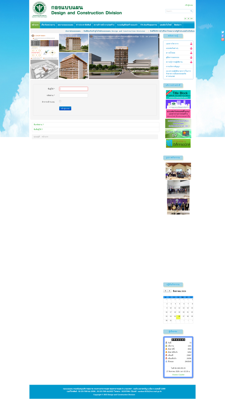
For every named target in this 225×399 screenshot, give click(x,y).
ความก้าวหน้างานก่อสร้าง (104, 25)
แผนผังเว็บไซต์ (165, 25)
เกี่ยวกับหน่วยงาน (48, 25)
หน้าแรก (35, 25)
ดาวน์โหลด (170, 53)
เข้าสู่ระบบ (189, 5)
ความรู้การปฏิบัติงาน (174, 62)
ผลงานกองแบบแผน (65, 25)
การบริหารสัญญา (173, 66)
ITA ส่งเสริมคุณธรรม (148, 25)
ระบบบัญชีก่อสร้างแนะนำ (127, 25)
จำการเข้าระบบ (48, 102)
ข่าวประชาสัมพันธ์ (83, 25)
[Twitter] (222, 32)
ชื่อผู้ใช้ (51, 89)
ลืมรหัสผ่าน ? (39, 125)
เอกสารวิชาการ (172, 44)
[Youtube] (222, 39)
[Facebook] (222, 35)
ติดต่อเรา (178, 25)
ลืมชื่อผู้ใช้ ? (38, 129)
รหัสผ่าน (51, 95)
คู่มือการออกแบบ (172, 57)
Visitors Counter (178, 375)
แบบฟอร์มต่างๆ (172, 48)
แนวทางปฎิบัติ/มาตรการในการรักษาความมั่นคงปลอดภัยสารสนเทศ (178, 73)
